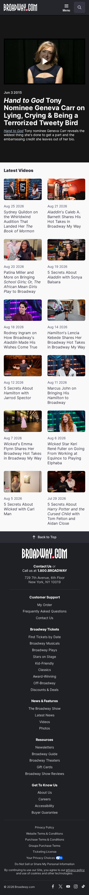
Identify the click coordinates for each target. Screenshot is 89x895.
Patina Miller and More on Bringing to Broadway (22, 282)
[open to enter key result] (79, 7)
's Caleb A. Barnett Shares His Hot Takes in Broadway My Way (64, 219)
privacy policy (75, 870)
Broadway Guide (44, 754)
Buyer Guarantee (45, 812)
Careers (44, 799)
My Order (44, 605)
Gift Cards (44, 767)
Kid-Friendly (44, 663)
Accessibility (44, 806)
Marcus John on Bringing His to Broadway (61, 395)
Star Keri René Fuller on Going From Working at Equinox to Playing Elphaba (65, 453)
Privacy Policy (44, 827)
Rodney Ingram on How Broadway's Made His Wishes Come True (20, 339)
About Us (44, 792)
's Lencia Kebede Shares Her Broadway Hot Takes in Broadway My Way (66, 339)
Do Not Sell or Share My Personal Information (45, 864)
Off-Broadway (44, 683)
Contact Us (42, 566)
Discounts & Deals (44, 690)
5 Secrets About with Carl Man (19, 509)
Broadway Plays (44, 650)
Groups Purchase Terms (44, 845)
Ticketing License (44, 851)
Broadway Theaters (44, 760)
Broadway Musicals (45, 643)
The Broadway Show (44, 708)
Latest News (44, 715)
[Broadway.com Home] (20, 7)
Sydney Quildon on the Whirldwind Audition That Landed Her (21, 221)
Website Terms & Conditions (44, 833)
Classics (44, 670)
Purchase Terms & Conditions (44, 839)
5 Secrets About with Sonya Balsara (64, 277)
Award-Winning (44, 676)
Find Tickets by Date (44, 637)
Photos (44, 728)
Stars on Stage (44, 657)
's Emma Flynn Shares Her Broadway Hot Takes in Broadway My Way (23, 450)
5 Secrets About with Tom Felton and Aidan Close (65, 514)
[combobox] (77, 7)
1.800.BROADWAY (52, 570)
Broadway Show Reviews (44, 774)
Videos (44, 722)
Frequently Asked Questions (44, 611)
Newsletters (44, 747)
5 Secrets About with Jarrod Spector (18, 393)
